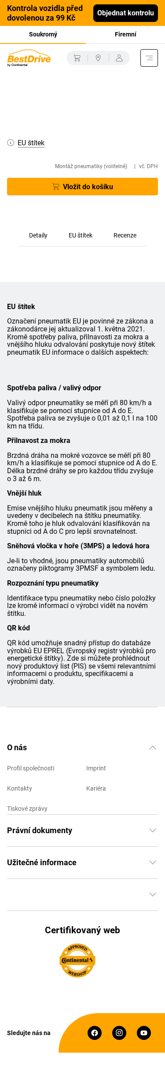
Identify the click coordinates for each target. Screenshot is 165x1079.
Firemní (125, 34)
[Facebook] (95, 1033)
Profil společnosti (30, 768)
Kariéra (96, 788)
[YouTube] (144, 1033)
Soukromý (43, 34)
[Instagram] (119, 1033)
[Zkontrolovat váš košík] (77, 58)
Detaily (38, 235)
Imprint (96, 768)
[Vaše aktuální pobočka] (98, 58)
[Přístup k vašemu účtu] (119, 58)
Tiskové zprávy (27, 808)
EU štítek (80, 235)
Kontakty (19, 788)
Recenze (125, 235)
